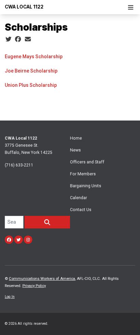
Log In (10, 296)
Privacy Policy (34, 286)
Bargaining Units (85, 186)
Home (76, 138)
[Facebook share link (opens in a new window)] (18, 39)
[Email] (28, 39)
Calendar (78, 197)
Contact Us (80, 209)
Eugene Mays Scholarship (34, 56)
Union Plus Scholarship (31, 85)
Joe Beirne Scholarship (31, 71)
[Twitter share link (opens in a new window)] (8, 39)
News (75, 150)
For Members (83, 174)
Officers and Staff (87, 162)
